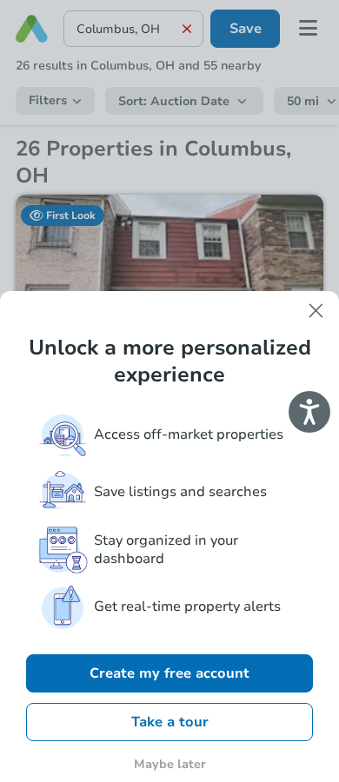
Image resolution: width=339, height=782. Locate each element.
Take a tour (170, 722)
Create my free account (169, 673)
